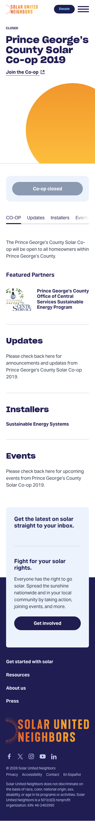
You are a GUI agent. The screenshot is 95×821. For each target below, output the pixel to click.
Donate (64, 9)
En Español (72, 775)
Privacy (12, 775)
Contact (52, 775)
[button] (83, 9)
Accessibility (32, 775)
